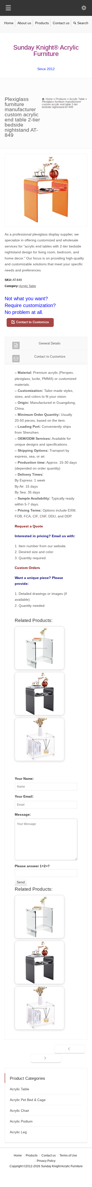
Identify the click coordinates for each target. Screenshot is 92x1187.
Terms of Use (68, 1155)
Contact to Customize (32, 322)
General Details (50, 343)
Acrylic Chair (19, 1110)
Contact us (61, 23)
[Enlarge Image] (46, 156)
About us (24, 23)
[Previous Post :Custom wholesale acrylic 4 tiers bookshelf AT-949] (69, 1049)
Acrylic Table (27, 286)
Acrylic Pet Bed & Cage (28, 1100)
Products (42, 23)
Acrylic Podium (21, 1121)
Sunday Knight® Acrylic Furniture (46, 50)
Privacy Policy (46, 1161)
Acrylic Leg (18, 1132)
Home (8, 23)
